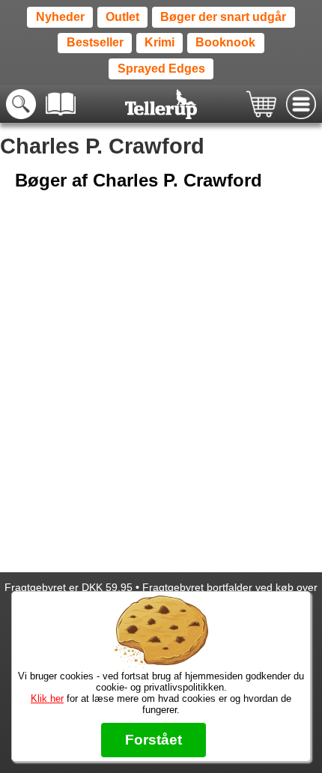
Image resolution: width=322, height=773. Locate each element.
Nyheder (60, 16)
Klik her (47, 698)
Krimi (159, 42)
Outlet (122, 16)
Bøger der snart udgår (223, 16)
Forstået (153, 740)
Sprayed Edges (161, 68)
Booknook (225, 42)
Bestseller (95, 42)
